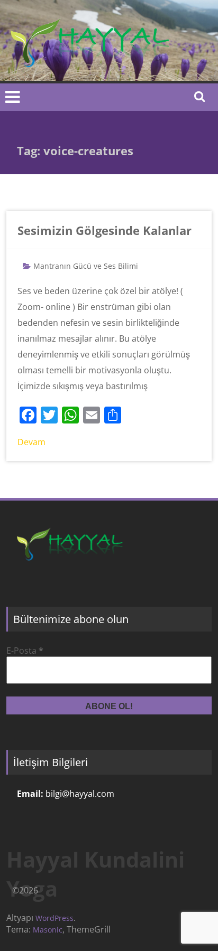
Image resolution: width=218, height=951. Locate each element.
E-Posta (24, 650)
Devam (31, 442)
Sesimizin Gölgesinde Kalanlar (104, 230)
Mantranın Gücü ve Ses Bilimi (85, 266)
